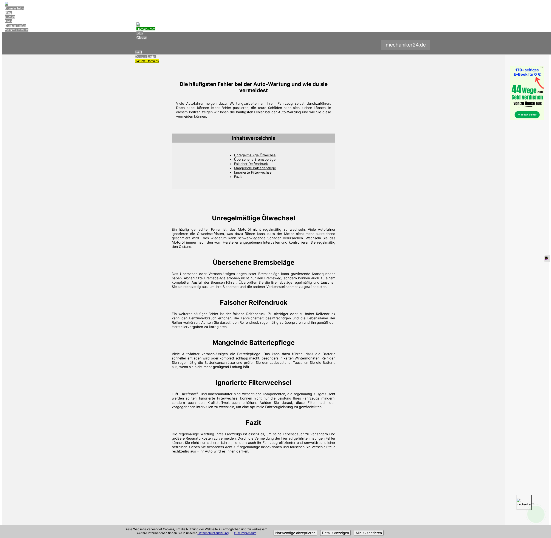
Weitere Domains (16, 30)
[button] (253, 138)
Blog (8, 12)
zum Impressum (245, 533)
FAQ (8, 21)
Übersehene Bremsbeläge (255, 159)
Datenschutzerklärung (213, 533)
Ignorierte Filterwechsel (253, 172)
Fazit (238, 176)
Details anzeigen (335, 533)
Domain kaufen (15, 25)
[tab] (253, 138)
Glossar (10, 17)
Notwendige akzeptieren (295, 533)
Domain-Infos (14, 8)
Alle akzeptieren (369, 533)
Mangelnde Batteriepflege (255, 168)
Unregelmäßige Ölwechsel (255, 155)
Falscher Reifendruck (251, 164)
